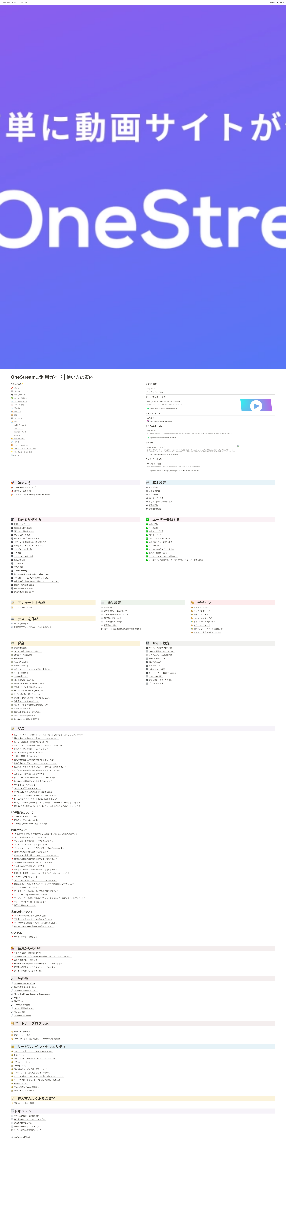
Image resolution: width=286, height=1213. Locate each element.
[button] (15, 2)
